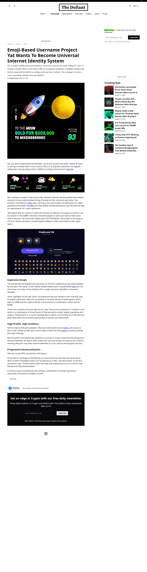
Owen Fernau (14, 78)
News (42, 13)
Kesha (66, 328)
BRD (32, 205)
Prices (104, 13)
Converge (55, 13)
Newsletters (67, 13)
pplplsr (65, 330)
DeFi (25, 44)
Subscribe (62, 413)
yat (22, 333)
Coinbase (12, 379)
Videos (89, 13)
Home (9, 44)
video (29, 203)
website (69, 169)
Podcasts (79, 13)
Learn (96, 13)
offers (74, 286)
